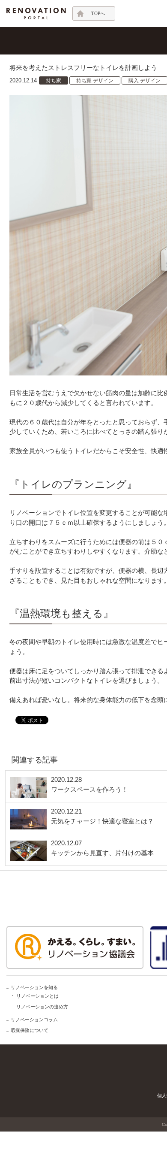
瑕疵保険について (29, 1030)
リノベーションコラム (34, 1019)
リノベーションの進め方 (42, 1006)
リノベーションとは (37, 996)
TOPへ (98, 13)
